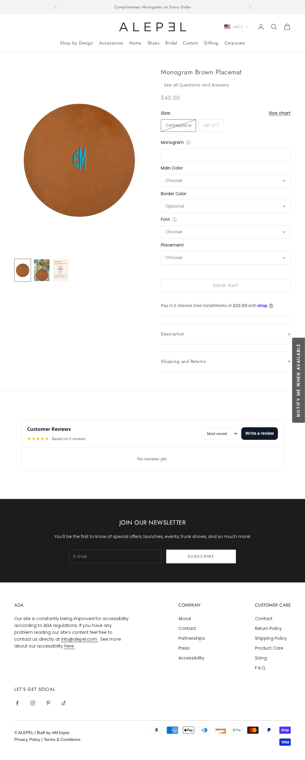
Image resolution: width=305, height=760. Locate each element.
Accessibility (191, 658)
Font (165, 219)
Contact (187, 628)
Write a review (259, 433)
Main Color (172, 168)
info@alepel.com (79, 639)
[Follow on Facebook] (17, 703)
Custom (190, 43)
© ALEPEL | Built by (33, 732)
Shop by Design (76, 43)
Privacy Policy (27, 739)
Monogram (172, 142)
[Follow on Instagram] (33, 703)
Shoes (153, 43)
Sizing (261, 658)
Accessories (111, 43)
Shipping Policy (271, 638)
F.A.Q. (260, 668)
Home (135, 43)
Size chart (280, 113)
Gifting (211, 43)
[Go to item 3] (60, 270)
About (184, 619)
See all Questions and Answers (196, 85)
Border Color (173, 194)
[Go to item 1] (22, 270)
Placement (172, 245)
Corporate (235, 43)
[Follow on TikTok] (64, 703)
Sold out (225, 285)
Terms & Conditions (62, 739)
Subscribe (201, 556)
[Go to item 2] (41, 270)
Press (184, 648)
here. (69, 646)
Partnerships (191, 638)
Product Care (269, 648)
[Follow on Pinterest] (48, 703)
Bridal (171, 43)
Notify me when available (298, 380)
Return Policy (268, 628)
